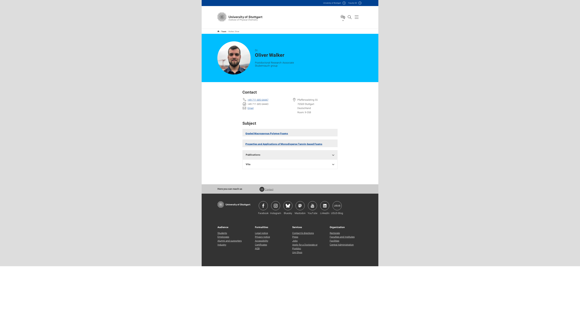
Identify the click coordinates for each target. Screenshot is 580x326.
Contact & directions (303, 233)
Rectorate (335, 233)
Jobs (295, 240)
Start (218, 31)
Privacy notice (262, 236)
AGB (257, 248)
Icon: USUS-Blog (337, 205)
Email (251, 108)
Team (223, 31)
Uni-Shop (297, 252)
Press (295, 236)
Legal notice (261, 233)
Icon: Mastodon (300, 205)
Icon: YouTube (312, 205)
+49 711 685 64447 (258, 99)
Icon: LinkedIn (324, 205)
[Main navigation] (356, 17)
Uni (332, 3)
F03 (352, 3)
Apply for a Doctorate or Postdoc (304, 246)
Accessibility (261, 240)
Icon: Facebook (263, 205)
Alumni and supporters (230, 240)
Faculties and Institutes (342, 236)
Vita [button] (248, 164)
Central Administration (342, 244)
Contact (269, 189)
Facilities (334, 240)
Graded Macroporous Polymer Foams (266, 133)
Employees (223, 236)
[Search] (349, 17)
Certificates (261, 244)
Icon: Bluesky (287, 205)
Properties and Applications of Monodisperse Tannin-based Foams (283, 143)
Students (222, 233)
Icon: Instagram (275, 205)
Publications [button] (253, 154)
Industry (222, 244)
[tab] (290, 154)
